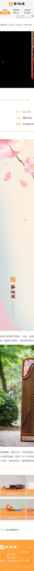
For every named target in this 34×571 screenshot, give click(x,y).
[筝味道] (17, 4)
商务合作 (16, 13)
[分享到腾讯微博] (11, 530)
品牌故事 (16, 10)
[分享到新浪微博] (9, 530)
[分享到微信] (15, 530)
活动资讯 (27, 10)
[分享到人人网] (13, 530)
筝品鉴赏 (5, 13)
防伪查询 (27, 13)
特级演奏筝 (28, 25)
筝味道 (5, 10)
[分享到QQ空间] (6, 530)
